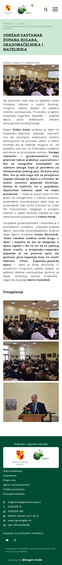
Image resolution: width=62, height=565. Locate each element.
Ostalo (21, 24)
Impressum (9, 475)
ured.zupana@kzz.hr (19, 520)
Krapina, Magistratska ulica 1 (24, 502)
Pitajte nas (9, 480)
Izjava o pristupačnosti (16, 484)
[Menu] (55, 9)
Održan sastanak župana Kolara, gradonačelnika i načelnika (28, 27)
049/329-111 (14, 506)
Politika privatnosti (14, 489)
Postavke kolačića (13, 494)
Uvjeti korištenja (12, 471)
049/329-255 (15, 511)
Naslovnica (8, 24)
